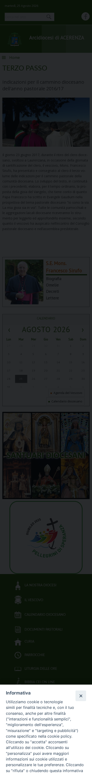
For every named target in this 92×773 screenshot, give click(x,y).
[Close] (80, 695)
